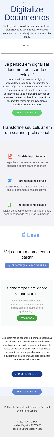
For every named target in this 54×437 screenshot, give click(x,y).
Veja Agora (27, 318)
